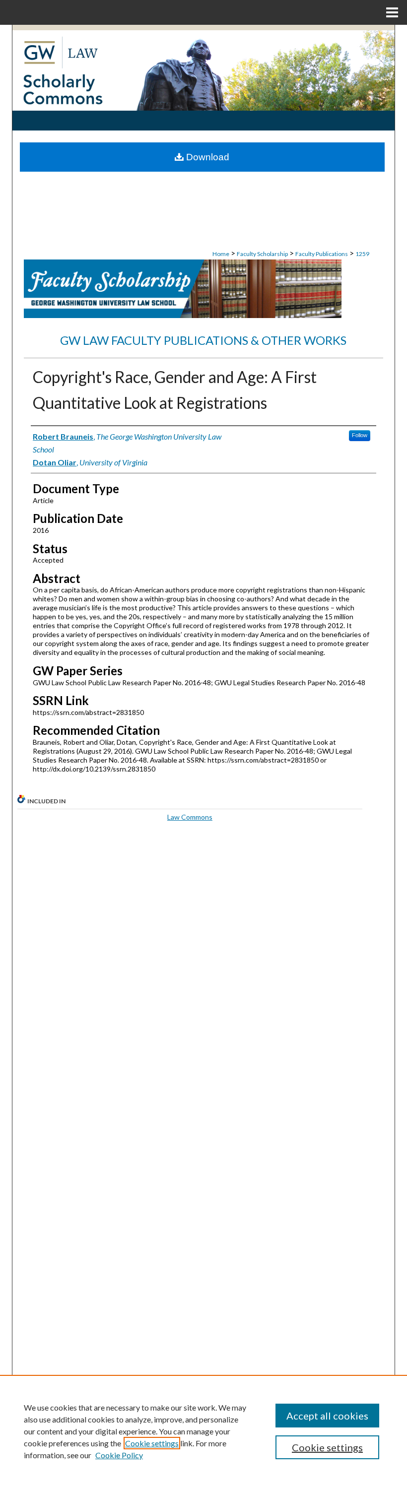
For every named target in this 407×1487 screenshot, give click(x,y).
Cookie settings (152, 1443)
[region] (203, 1431)
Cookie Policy (119, 1455)
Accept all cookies (327, 1416)
